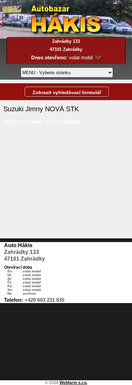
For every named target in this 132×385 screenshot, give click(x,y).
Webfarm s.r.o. (73, 382)
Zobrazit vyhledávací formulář (66, 92)
